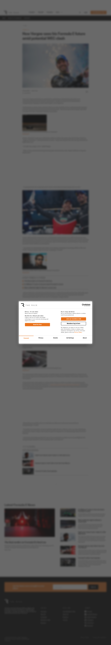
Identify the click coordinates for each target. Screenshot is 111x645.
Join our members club (73, 319)
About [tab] (85, 338)
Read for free (37, 324)
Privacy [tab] (41, 338)
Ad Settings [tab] (70, 338)
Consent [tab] (26, 338)
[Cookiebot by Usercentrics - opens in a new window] (83, 305)
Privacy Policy (78, 332)
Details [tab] (55, 338)
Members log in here (73, 323)
